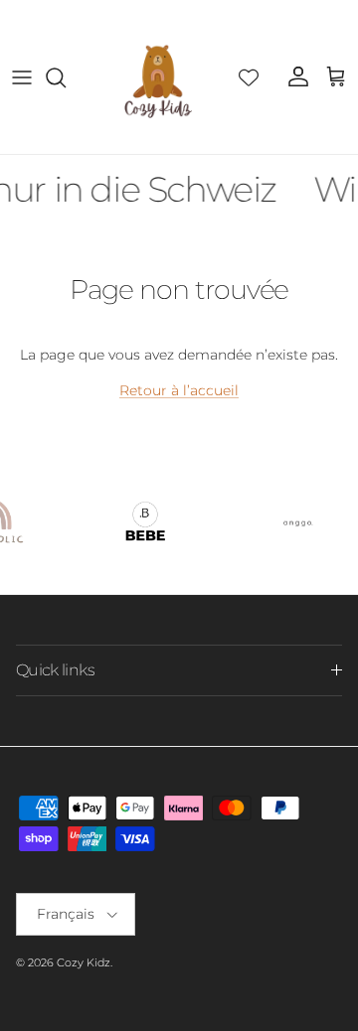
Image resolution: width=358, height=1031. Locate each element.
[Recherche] (66, 77)
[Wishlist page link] (249, 77)
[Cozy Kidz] (157, 77)
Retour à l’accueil (179, 390)
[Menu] (22, 77)
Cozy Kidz (83, 962)
